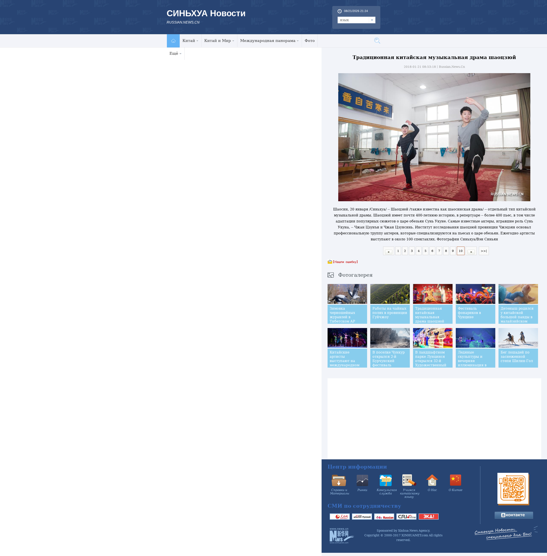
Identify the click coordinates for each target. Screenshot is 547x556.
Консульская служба (387, 491)
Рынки (362, 490)
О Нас (432, 490)
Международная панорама (268, 40)
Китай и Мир (217, 40)
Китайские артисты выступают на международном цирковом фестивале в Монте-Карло (344, 365)
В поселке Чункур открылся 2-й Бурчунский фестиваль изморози (388, 360)
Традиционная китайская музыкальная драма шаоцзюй (429, 314)
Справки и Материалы (339, 491)
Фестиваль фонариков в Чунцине (469, 312)
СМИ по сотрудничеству (364, 506)
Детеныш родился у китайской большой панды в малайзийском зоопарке (517, 317)
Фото (310, 40)
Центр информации (357, 467)
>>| (484, 251)
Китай (188, 40)
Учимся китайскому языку (409, 493)
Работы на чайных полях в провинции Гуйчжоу (389, 312)
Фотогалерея (355, 275)
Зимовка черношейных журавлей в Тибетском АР (342, 314)
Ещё (173, 53)
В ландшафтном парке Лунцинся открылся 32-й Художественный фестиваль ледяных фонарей (431, 363)
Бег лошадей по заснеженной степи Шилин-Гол (517, 356)
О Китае (455, 490)
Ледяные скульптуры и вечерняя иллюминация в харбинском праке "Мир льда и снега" (475, 363)
